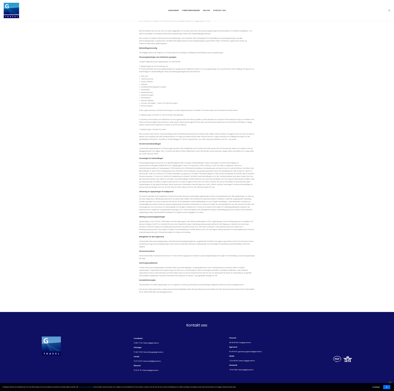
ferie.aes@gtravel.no (151, 370)
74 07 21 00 (138, 361)
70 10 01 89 (233, 370)
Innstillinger (376, 387)
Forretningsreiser (191, 10)
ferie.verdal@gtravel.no (152, 361)
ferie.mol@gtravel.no (247, 361)
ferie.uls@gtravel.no (245, 370)
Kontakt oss (219, 10)
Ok (387, 387)
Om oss (206, 10)
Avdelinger (173, 10)
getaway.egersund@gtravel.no (250, 351)
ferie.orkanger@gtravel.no (153, 352)
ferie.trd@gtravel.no (151, 343)
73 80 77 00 (138, 343)
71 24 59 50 (233, 361)
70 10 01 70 (137, 370)
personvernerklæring (85, 387)
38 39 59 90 (233, 342)
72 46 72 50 (138, 352)
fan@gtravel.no (245, 342)
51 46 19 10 (233, 351)
